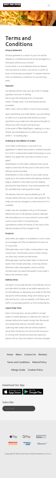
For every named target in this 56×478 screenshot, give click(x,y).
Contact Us (30, 354)
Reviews (43, 354)
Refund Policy (39, 362)
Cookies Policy (35, 370)
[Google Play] (33, 391)
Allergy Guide (18, 370)
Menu (19, 354)
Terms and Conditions (18, 362)
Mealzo (48, 453)
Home (10, 354)
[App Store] (12, 391)
